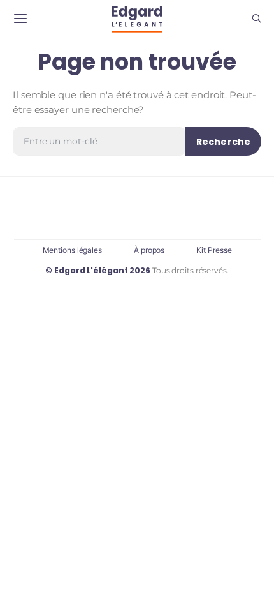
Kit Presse (213, 250)
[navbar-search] (256, 19)
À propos (149, 250)
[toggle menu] (20, 19)
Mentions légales (72, 250)
